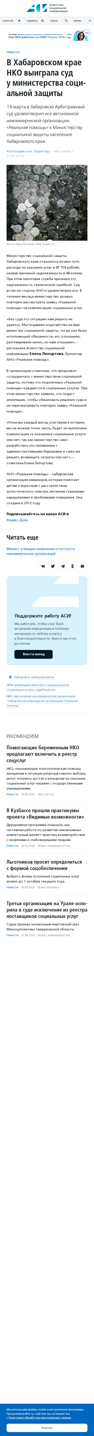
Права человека (48, 887)
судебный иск (45, 690)
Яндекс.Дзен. (18, 520)
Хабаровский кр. (43, 677)
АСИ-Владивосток (19, 151)
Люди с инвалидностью (54, 845)
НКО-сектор (62, 151)
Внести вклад (34, 654)
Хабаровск (22, 677)
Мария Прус (42, 151)
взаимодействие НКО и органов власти (41, 685)
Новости (13, 52)
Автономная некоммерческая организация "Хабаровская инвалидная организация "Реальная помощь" (42, 700)
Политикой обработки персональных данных (40, 1417)
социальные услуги (20, 690)
